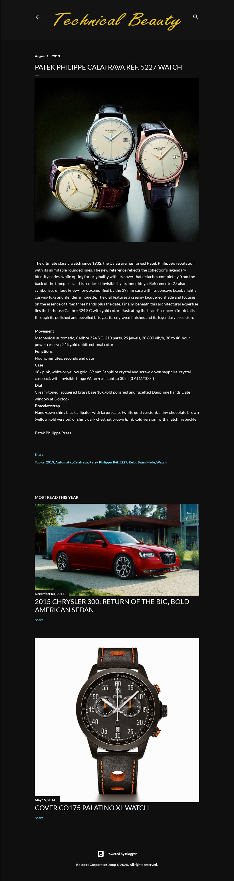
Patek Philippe (100, 462)
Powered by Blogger (121, 854)
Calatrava (80, 462)
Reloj (132, 462)
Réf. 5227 (120, 462)
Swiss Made (146, 462)
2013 (50, 462)
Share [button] (39, 454)
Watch (161, 462)
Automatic (63, 462)
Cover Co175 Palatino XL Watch (92, 807)
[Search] (195, 15)
